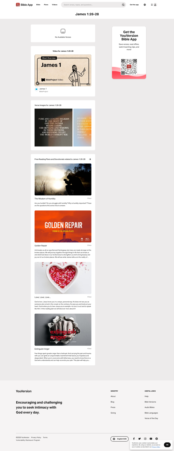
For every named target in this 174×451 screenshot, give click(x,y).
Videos (54, 5)
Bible (38, 5)
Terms (45, 437)
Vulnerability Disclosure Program (28, 440)
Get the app (134, 5)
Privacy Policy (36, 437)
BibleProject (43, 91)
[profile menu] (153, 4)
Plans (46, 5)
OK (167, 445)
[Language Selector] (144, 4)
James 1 (45, 88)
